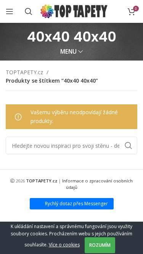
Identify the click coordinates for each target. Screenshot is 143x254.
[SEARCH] (128, 145)
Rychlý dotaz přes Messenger (76, 203)
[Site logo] (74, 10)
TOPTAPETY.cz (25, 72)
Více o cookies (64, 244)
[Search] (28, 11)
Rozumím (100, 245)
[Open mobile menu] (9, 11)
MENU (68, 51)
